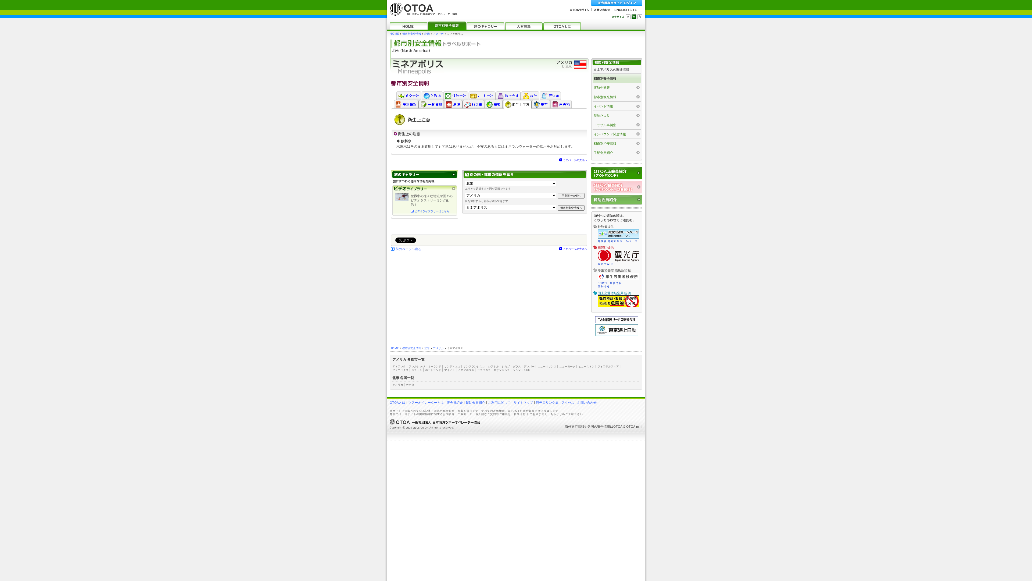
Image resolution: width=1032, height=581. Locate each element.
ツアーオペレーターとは (426, 403)
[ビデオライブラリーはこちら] (424, 188)
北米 (427, 34)
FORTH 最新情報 (610, 283)
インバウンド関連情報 (610, 134)
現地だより (602, 116)
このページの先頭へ (575, 160)
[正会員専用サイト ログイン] (616, 3)
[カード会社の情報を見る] (482, 95)
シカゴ (506, 366)
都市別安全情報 (411, 34)
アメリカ (438, 34)
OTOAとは (397, 403)
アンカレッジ (417, 366)
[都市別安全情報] (447, 26)
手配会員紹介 (603, 153)
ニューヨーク (567, 366)
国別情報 (604, 286)
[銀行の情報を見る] (530, 95)
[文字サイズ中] (634, 16)
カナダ (410, 384)
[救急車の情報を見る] (473, 104)
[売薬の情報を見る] (494, 104)
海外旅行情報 (574, 426)
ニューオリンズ (547, 366)
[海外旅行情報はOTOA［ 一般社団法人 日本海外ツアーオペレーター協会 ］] (422, 13)
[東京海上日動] (616, 335)
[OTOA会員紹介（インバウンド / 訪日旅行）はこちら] (616, 187)
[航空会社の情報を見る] (408, 95)
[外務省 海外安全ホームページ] (432, 95)
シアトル (493, 366)
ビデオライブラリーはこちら (431, 211)
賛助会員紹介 (475, 403)
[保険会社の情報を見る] (455, 95)
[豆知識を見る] (550, 95)
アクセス (567, 403)
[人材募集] (524, 26)
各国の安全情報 (598, 426)
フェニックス (400, 369)
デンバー (529, 366)
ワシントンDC (521, 369)
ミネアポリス (466, 369)
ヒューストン (586, 366)
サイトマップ (523, 403)
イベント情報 (603, 106)
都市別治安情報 (605, 143)
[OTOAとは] (562, 26)
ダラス (517, 366)
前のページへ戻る (408, 249)
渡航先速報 (602, 88)
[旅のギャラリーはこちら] (424, 174)
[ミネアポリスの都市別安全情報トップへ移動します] (617, 62)
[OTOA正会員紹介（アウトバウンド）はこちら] (616, 173)
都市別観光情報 (605, 97)
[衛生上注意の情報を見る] (517, 104)
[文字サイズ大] (639, 16)
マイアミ (449, 369)
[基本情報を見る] (406, 104)
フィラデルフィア (608, 366)
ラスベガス (484, 369)
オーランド (434, 366)
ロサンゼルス (502, 369)
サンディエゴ (452, 366)
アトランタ (399, 366)
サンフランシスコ (474, 366)
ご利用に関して (499, 403)
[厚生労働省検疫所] (618, 279)
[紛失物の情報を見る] (561, 104)
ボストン (416, 369)
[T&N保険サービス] (616, 322)
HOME (394, 34)
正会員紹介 (455, 403)
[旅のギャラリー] (485, 26)
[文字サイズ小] (628, 16)
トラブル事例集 (605, 125)
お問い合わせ (587, 403)
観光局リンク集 (547, 403)
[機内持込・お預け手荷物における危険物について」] (618, 306)
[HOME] (408, 26)
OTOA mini (634, 426)
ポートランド (433, 369)
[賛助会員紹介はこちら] (616, 200)
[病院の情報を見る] (453, 104)
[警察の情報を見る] (541, 104)
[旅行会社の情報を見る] (508, 95)
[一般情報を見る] (431, 104)
